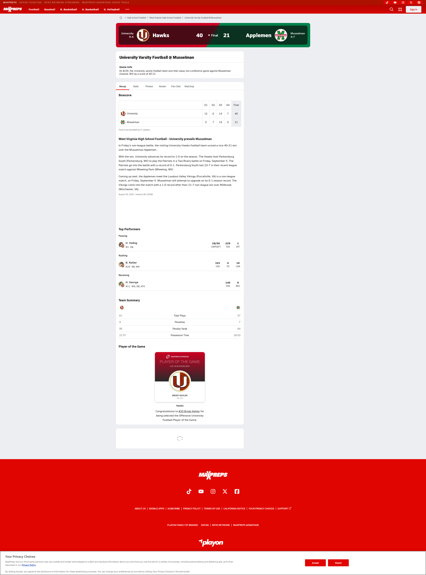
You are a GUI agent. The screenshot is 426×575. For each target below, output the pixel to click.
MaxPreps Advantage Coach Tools (105, 2)
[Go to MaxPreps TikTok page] (189, 492)
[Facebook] (419, 2)
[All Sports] (127, 9)
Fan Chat (176, 86)
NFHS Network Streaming (62, 2)
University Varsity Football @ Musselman (203, 17)
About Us (140, 508)
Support (283, 508)
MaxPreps (10, 2)
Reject (338, 562)
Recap (122, 86)
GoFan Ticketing (30, 2)
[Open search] (391, 9)
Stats (136, 86)
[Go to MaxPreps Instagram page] (213, 492)
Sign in (413, 9)
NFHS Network (221, 525)
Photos (149, 86)
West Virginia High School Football (165, 17)
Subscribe (174, 508)
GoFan (205, 525)
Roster (162, 86)
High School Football (136, 17)
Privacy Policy (192, 508)
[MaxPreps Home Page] (121, 17)
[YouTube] (395, 2)
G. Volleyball (112, 9)
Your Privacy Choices (261, 508)
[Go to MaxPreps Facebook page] (237, 492)
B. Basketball (68, 9)
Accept (315, 562)
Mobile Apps (156, 508)
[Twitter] (411, 2)
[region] (213, 563)
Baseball (49, 9)
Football (34, 9)
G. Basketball (90, 9)
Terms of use (212, 508)
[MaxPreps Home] (12, 9)
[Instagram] (403, 2)
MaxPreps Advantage (246, 525)
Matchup (189, 86)
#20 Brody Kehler (189, 411)
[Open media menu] (400, 9)
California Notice (234, 508)
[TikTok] (387, 2)
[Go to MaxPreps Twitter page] (225, 492)
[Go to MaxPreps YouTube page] (201, 492)
